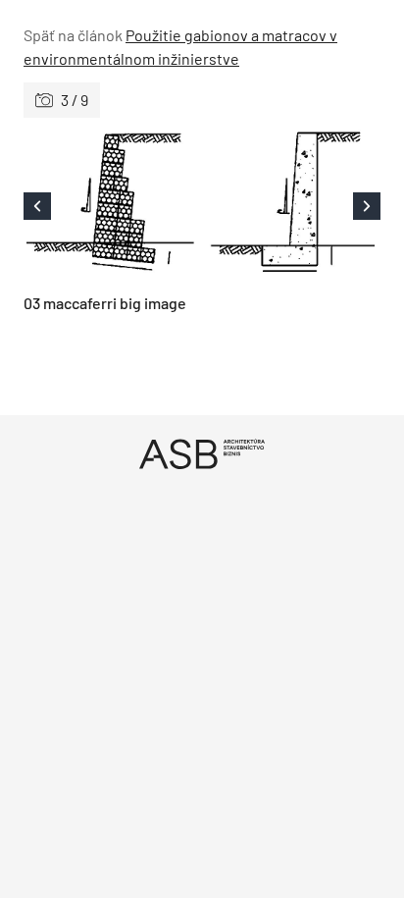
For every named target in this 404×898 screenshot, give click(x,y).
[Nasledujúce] (291, 206)
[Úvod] (202, 454)
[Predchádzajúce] (113, 206)
